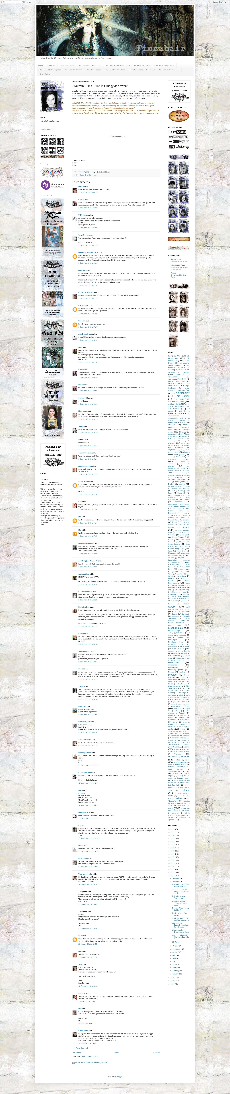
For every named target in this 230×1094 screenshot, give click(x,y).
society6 (187, 744)
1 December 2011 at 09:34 (88, 391)
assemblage (172, 422)
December (176, 878)
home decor (181, 551)
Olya (183, 688)
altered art (179, 375)
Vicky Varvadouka (85, 874)
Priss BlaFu (177, 709)
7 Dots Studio (176, 259)
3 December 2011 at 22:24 (88, 715)
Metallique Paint (175, 642)
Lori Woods (185, 612)
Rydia (80, 501)
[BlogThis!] (100, 172)
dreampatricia (83, 574)
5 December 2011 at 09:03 (88, 732)
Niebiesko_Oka (84, 722)
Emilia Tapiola (184, 500)
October (175, 946)
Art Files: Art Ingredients (164, 65)
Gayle (180, 524)
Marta (182, 621)
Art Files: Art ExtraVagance (49, 70)
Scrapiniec (186, 733)
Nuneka (170, 681)
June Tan (81, 270)
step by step (183, 760)
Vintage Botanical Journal (179, 261)
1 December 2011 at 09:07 (88, 362)
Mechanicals (175, 627)
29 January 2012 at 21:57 (87, 957)
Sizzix (183, 742)
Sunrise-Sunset (180, 765)
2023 (173, 839)
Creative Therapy (181, 473)
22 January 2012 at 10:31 (87, 929)
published (177, 711)
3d (169, 356)
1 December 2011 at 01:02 (88, 208)
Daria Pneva (83, 859)
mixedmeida (173, 667)
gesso (186, 527)
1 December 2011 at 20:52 (88, 584)
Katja (184, 587)
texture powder (179, 780)
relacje (170, 717)
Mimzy (80, 845)
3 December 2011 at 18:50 (88, 699)
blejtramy (182, 432)
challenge (186, 445)
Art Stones (184, 411)
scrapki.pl (186, 736)
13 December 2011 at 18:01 (88, 783)
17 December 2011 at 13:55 (88, 818)
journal (175, 571)
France (184, 522)
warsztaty (182, 803)
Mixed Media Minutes (183, 658)
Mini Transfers (174, 656)
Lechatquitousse (84, 753)
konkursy (186, 594)
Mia (79, 517)
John (188, 569)
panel (188, 695)
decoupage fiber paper (177, 479)
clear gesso (179, 454)
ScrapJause (175, 735)
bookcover (183, 436)
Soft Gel (174, 747)
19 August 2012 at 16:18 (87, 1043)
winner (183, 808)
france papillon (84, 482)
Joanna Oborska (84, 453)
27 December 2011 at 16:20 (88, 851)
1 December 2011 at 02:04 (88, 228)
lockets (176, 612)
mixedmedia (173, 665)
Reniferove (172, 720)
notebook (184, 679)
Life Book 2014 (173, 601)
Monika (171, 672)
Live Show (88, 175)
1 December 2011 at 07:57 (88, 327)
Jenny (80, 427)
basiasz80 (82, 706)
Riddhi (170, 724)
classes (82, 175)
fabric (182, 504)
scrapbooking (173, 733)
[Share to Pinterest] (108, 172)
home (170, 551)
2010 (173, 978)
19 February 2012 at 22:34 (88, 986)
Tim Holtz (176, 785)
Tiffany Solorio (185, 783)
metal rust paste (180, 635)
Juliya (179, 574)
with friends (186, 811)
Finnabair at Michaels (177, 517)
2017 (173, 857)
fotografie (186, 520)
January (175, 974)
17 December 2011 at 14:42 (88, 838)
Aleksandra (182, 370)
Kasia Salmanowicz (179, 582)
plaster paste (175, 706)
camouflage (172, 441)
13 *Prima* (176, 942)
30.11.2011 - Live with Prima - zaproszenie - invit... (180, 891)
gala (80, 951)
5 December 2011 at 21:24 (88, 746)
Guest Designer (174, 544)
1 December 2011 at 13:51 (88, 494)
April (174, 964)
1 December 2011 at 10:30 (88, 433)
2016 (173, 860)
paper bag (173, 697)
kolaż (184, 592)
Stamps (177, 754)
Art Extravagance (176, 402)
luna (80, 790)
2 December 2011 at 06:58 (88, 644)
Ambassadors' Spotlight (177, 379)
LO (188, 609)
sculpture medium (179, 738)
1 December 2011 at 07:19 (88, 298)
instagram (186, 560)
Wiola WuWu (173, 811)
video (178, 798)
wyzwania (171, 820)
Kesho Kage (185, 590)
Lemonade (182, 598)
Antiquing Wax (184, 390)
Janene (81, 686)
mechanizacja (174, 630)
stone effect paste (179, 762)
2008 (173, 984)
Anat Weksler (173, 386)
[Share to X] (103, 172)
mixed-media (173, 662)
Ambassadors (173, 377)
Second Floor (172, 740)
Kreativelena (83, 1031)
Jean (80, 964)
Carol (80, 936)
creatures (187, 475)
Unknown (81, 321)
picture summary (184, 704)
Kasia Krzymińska (85, 592)
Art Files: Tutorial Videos (169, 70)
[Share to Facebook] (105, 172)
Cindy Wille (183, 450)
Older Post (156, 1053)
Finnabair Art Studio (180, 515)
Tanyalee (175, 773)
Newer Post (77, 1053)
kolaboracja (174, 592)
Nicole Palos (172, 679)
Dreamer (174, 488)
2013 (173, 869)
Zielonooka (82, 411)
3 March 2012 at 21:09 (86, 1001)
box (169, 439)
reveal (174, 722)
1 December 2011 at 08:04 (88, 340)
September (176, 949)
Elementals (181, 493)
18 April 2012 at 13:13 (86, 1023)
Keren (176, 590)
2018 (173, 854)
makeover (175, 616)
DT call (180, 491)
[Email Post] (94, 172)
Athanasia (172, 425)
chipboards (172, 450)
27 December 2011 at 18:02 (88, 867)
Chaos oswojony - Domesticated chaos (180, 931)
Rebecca (171, 715)
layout (174, 598)
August (175, 952)
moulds (172, 674)
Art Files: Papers (94, 70)
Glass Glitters (178, 537)
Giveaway (171, 535)
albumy (171, 370)
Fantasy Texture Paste (181, 506)
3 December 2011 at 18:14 (88, 679)
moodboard (182, 672)
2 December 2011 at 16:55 (88, 662)
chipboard (179, 448)
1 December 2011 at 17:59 (88, 536)
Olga (179, 682)
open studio (172, 695)
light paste (184, 601)
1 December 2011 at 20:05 (88, 567)
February (175, 971)
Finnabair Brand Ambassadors (142, 70)
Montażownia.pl (84, 812)
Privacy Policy (44, 74)
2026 (173, 829)
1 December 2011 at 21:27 (88, 600)
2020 (173, 848)
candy (184, 441)
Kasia (170, 581)
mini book (184, 653)
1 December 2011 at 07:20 (88, 314)
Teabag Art (182, 776)
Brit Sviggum (83, 305)
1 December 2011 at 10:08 (88, 404)
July (174, 955)
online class (173, 690)
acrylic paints (174, 365)
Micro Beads (184, 651)
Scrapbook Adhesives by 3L (177, 731)
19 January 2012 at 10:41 (87, 884)
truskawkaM (83, 398)
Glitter (170, 540)
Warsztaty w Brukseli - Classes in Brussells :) (180, 937)
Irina (188, 562)
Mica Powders (178, 649)
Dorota (187, 486)
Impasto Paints (177, 555)
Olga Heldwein (182, 684)
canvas (171, 443)
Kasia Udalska (83, 607)
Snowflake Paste (174, 744)
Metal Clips (179, 633)
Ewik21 (81, 369)
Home (40, 65)
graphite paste (181, 542)
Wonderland (175, 813)
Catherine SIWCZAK (86, 292)
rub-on (181, 726)
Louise (174, 614)
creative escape (173, 470)
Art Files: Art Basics (142, 65)
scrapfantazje (83, 651)
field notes (177, 508)
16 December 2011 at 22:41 (88, 805)
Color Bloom (180, 461)
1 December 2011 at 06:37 (88, 263)
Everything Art (172, 504)
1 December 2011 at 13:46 (88, 459)
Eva (79, 825)
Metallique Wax (175, 644)
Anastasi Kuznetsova (176, 381)
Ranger (182, 713)
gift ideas (178, 530)
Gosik (80, 669)
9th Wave (183, 363)
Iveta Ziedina (176, 564)
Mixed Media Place (178, 265)
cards (183, 443)
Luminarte (186, 614)
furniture (171, 524)
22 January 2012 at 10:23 (87, 904)
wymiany (171, 817)
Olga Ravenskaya (175, 686)
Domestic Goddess (174, 486)
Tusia (170, 790)
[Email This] (98, 172)
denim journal (180, 482)
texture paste (183, 778)
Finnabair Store (173, 520)
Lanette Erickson (183, 596)
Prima (94, 175)
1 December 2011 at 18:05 (88, 554)
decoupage (178, 477)
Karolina (171, 578)
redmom (81, 634)
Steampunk (172, 757)
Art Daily (180, 399)
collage (187, 459)
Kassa (187, 583)
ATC (183, 422)
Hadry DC (177, 546)
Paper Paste (185, 697)
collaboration (172, 459)
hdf (186, 546)
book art (179, 434)
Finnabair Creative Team (115, 70)
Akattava (81, 993)
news (183, 677)
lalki (173, 596)
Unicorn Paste (182, 793)
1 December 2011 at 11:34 (87, 446)
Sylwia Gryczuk (175, 769)
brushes (181, 439)
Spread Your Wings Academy (180, 751)
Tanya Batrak (83, 235)
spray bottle (186, 749)
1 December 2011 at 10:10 (88, 419)
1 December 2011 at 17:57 (88, 523)
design (182, 484)
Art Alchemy (183, 393)
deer (169, 482)
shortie (174, 742)
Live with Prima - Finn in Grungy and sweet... (181, 885)
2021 (173, 845)
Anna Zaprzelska (84, 739)
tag (188, 771)
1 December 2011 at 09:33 (88, 378)
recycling (183, 715)
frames (174, 522)
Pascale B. (176, 699)
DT (173, 491)
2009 (173, 981)
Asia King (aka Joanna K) (88, 561)
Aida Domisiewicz (85, 334)
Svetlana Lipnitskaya (176, 767)
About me (51, 65)
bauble (170, 429)
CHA (177, 445)
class (176, 452)
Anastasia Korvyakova (176, 383)
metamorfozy (172, 646)
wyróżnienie (182, 817)
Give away (182, 532)
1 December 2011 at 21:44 (88, 627)
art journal (179, 406)
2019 (173, 851)
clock (169, 457)
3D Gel (177, 356)
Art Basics (183, 396)
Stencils (185, 756)
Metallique (172, 640)
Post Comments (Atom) (90, 1057)
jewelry (180, 569)
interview (174, 562)
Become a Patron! (46, 129)
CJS (169, 452)
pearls (173, 704)
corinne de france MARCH (88, 253)
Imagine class (185, 553)
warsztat (173, 803)
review (185, 722)
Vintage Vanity (173, 801)
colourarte (171, 464)
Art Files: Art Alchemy (74, 70)
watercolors (181, 805)
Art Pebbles (173, 409)
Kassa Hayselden (179, 585)
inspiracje (181, 558)
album (183, 367)
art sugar (178, 413)
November (176, 882)
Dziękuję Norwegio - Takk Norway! (179, 897)
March (174, 968)
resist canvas (185, 720)
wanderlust (186, 801)
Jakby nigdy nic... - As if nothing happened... (180, 919)
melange (171, 633)
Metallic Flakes (175, 637)
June (174, 958)
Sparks (187, 747)
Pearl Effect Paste (183, 701)
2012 (173, 873)
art (172, 393)
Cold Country (181, 457)
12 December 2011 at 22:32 (88, 765)
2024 (173, 835)
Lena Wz (81, 186)
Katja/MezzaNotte (85, 773)
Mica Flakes (185, 646)
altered (187, 372)
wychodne (182, 815)
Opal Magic (182, 693)
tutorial (186, 790)
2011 (173, 876)
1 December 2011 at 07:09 (88, 285)
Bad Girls (184, 427)
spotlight (176, 749)
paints (181, 695)
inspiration (172, 560)
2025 (173, 832)
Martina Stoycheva (176, 623)
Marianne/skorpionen (86, 543)
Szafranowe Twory (175, 771)
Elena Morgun (174, 495)
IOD (181, 562)
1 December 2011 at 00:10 (88, 192)
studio (170, 764)
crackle (171, 466)
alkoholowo (171, 372)
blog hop (171, 434)
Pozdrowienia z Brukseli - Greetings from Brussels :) (180, 925)
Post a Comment (82, 1048)
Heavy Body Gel (176, 549)
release (181, 718)
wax (170, 808)
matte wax (174, 625)
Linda (170, 604)
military (175, 653)
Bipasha (178, 430)
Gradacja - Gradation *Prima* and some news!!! (179, 903)
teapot (170, 778)
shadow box (185, 740)
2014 (173, 866)
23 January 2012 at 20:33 (87, 944)
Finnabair (172, 513)
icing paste (172, 553)
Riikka (182, 724)
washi (170, 805)
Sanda (182, 729)
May (174, 961)
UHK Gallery (83, 215)
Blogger (119, 1077)
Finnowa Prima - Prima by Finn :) (180, 909)
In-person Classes (67, 65)
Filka (80, 347)
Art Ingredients (174, 404)
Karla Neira (181, 576)
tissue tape (183, 787)
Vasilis (170, 796)
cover (183, 464)
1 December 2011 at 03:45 (88, 245)
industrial (171, 558)
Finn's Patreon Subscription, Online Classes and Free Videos (104, 65)
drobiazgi (186, 489)
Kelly (169, 590)
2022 (173, 842)
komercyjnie (172, 594)
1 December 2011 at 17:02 (88, 510)
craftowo (183, 468)
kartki (183, 578)
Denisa (170, 484)
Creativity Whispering (174, 475)
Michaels (171, 651)
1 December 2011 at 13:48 (88, 474)
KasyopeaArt (173, 587)
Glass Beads (185, 535)
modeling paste (175, 670)
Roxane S (171, 726)
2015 (173, 863)
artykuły (182, 420)
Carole (170, 445)
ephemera (179, 502)
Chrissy (81, 200)
